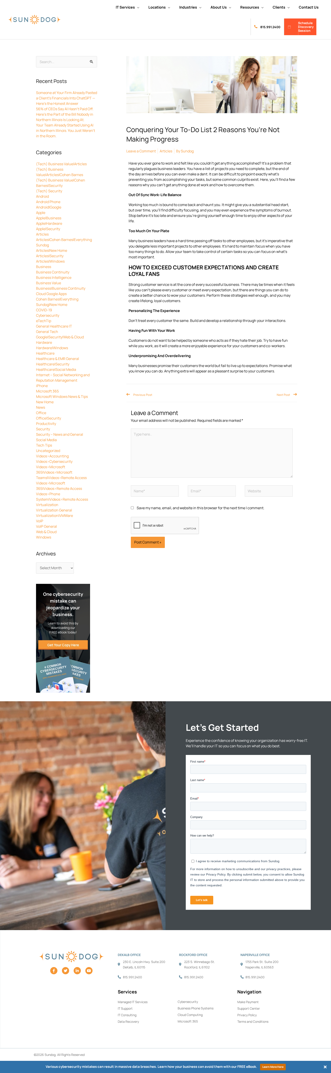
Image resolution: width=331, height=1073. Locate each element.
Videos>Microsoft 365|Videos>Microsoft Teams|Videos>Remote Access (61, 472)
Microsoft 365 (47, 391)
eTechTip (43, 320)
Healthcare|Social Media (56, 369)
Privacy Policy (247, 1015)
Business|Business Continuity (60, 288)
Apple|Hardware (49, 223)
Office (41, 412)
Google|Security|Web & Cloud (60, 337)
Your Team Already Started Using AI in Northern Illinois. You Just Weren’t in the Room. (65, 130)
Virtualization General (54, 510)
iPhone (42, 385)
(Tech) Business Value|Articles (61, 163)
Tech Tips (44, 445)
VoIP (39, 520)
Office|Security (48, 418)
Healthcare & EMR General (57, 358)
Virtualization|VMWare (54, 515)
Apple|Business (48, 218)
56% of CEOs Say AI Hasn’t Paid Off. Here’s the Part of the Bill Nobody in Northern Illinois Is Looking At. (64, 114)
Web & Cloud (46, 531)
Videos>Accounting (52, 456)
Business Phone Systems (195, 1008)
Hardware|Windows (52, 347)
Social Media (46, 439)
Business (43, 266)
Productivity (46, 423)
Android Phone (48, 201)
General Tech (47, 331)
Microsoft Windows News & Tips (62, 396)
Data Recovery (128, 1021)
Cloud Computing (190, 1015)
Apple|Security (48, 228)
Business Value (48, 282)
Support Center (248, 1008)
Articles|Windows (50, 261)
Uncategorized (48, 450)
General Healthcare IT (54, 326)
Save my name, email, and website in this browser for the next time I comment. (200, 507)
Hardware (44, 342)
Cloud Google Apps (51, 293)
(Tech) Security (49, 190)
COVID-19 (44, 309)
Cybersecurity (47, 315)
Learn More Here (272, 1067)
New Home (45, 401)
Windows (43, 537)
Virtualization (47, 504)
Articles (42, 234)
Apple (40, 212)
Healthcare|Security (52, 364)
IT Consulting (127, 1015)
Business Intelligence (53, 277)
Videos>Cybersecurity (54, 461)
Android (42, 196)
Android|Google (48, 207)
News (40, 407)
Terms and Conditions (252, 1021)
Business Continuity (52, 272)
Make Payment (248, 1002)
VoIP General (46, 526)
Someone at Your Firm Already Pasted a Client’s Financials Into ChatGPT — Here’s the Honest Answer (66, 98)
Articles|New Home (51, 250)
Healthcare (45, 353)
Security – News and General (59, 434)
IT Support (125, 1008)
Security (43, 428)
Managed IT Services (132, 1002)
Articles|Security (49, 255)
